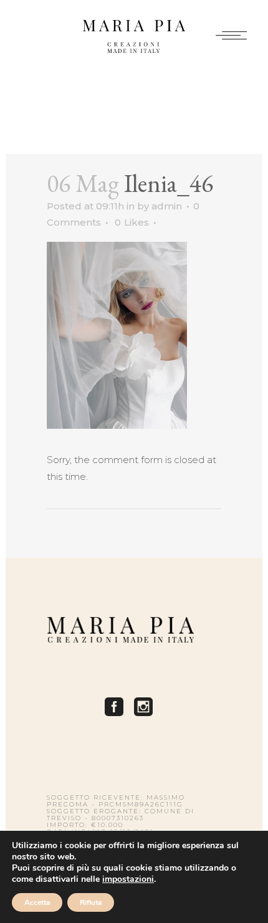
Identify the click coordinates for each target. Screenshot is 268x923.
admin (166, 206)
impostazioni (128, 879)
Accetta (37, 902)
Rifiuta (91, 902)
